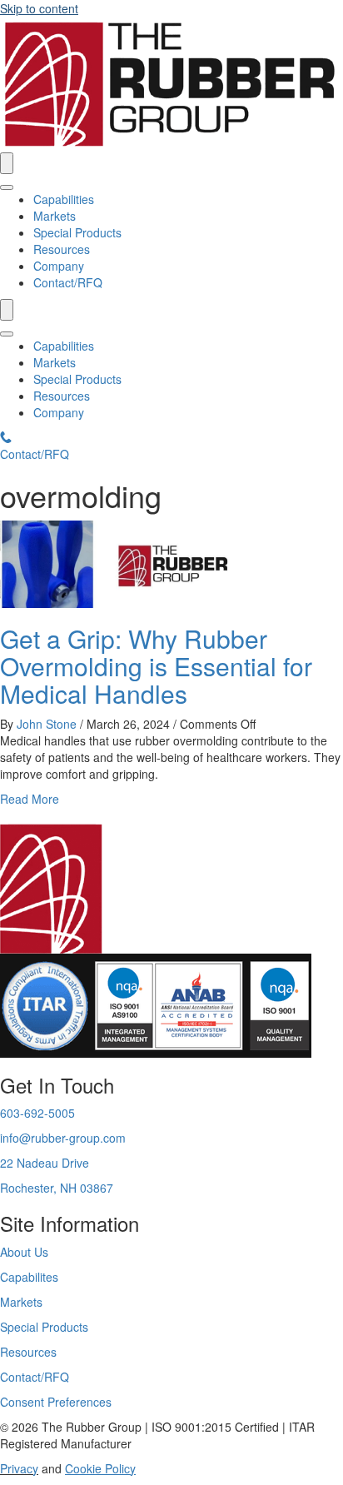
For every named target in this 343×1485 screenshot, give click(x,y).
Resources (61, 249)
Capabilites (29, 1276)
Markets (54, 215)
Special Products (77, 232)
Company (58, 265)
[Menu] (6, 163)
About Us (24, 1251)
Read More (29, 798)
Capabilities (63, 199)
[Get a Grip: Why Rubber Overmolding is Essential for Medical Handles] (125, 562)
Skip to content (39, 8)
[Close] (6, 187)
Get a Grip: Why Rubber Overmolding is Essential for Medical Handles (156, 665)
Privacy (19, 1468)
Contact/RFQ (67, 282)
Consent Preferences (56, 1401)
